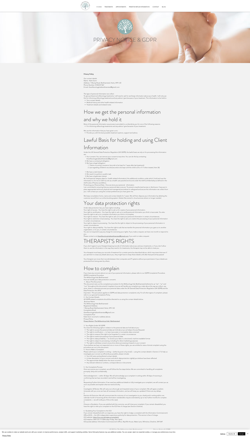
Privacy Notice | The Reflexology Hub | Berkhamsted (102, 321)
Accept (241, 434)
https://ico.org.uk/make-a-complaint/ (106, 417)
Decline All (232, 434)
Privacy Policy (6, 436)
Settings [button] (222, 434)
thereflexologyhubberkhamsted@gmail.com (104, 87)
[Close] (247, 433)
